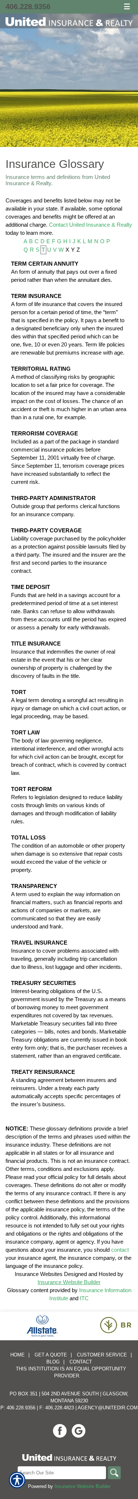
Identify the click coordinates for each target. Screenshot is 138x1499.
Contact (81, 1362)
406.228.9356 (28, 7)
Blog (53, 1362)
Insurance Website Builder (69, 1282)
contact (120, 1250)
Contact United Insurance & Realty (90, 225)
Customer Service (102, 1355)
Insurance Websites (39, 1274)
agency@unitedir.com (108, 1407)
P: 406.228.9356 (17, 1407)
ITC (84, 1298)
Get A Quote (51, 1355)
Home (17, 1355)
